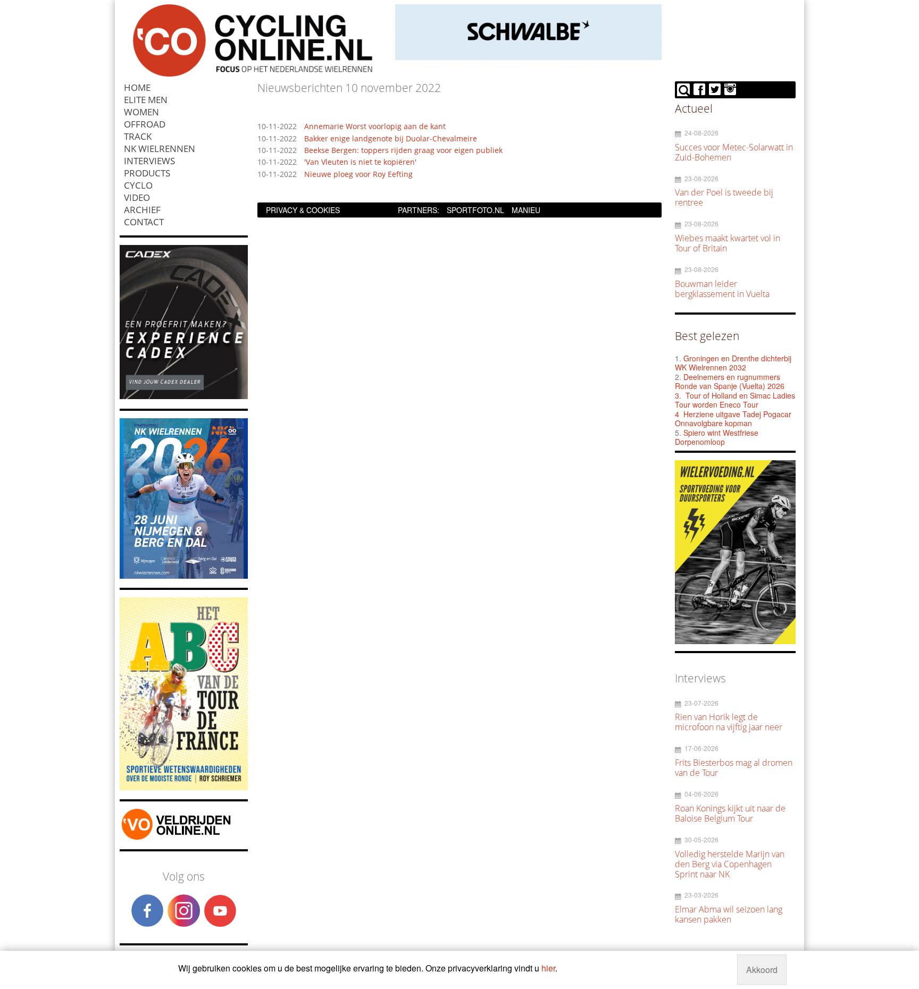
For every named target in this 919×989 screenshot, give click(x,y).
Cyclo (138, 185)
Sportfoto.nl (475, 210)
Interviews (149, 161)
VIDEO (137, 197)
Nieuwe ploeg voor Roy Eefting (358, 174)
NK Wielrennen (159, 148)
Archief (142, 210)
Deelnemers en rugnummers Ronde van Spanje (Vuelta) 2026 (731, 381)
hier (548, 968)
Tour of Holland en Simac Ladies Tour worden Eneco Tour (735, 400)
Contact (144, 222)
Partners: (418, 210)
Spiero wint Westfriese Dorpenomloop (716, 437)
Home (137, 87)
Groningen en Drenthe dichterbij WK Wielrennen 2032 (733, 363)
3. (678, 395)
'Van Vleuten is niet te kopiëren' (360, 162)
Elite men (146, 100)
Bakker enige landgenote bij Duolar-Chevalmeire (390, 138)
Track (138, 136)
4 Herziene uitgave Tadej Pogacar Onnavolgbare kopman (733, 419)
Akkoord (762, 969)
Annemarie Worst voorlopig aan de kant (375, 126)
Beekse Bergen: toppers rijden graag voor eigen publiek (403, 150)
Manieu (526, 210)
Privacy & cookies (303, 210)
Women (141, 112)
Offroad (144, 124)
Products (147, 173)
